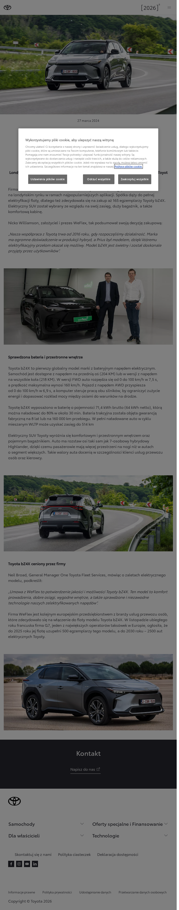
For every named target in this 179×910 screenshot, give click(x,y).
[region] (88, 159)
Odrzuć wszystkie (98, 179)
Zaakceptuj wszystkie (135, 179)
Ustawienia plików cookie (48, 179)
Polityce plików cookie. (128, 166)
